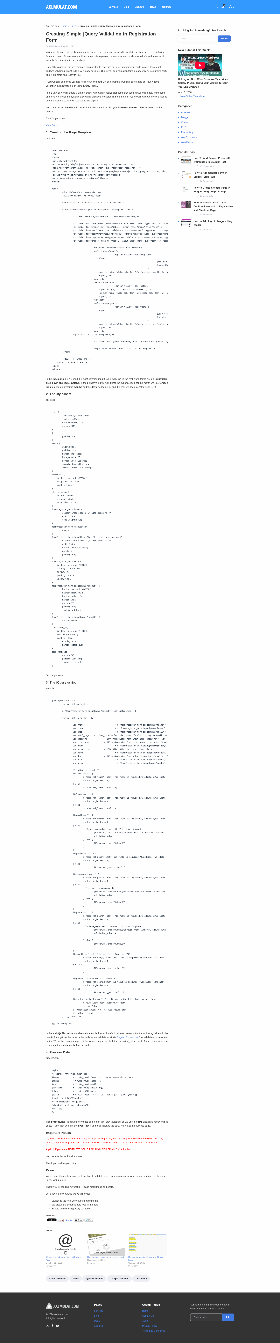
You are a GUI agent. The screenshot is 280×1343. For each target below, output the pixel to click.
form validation (58, 1278)
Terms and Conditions (153, 1331)
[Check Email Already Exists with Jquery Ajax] (65, 1245)
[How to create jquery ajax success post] (106, 1245)
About (145, 1321)
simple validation (120, 1278)
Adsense (185, 112)
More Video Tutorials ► (192, 96)
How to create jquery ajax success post (105, 1257)
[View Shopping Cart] (224, 7)
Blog (126, 7)
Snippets (139, 7)
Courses (167, 7)
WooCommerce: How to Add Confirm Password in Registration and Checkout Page (213, 206)
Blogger (185, 117)
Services (113, 7)
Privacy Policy (149, 1326)
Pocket (69, 1220)
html (76, 1278)
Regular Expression (127, 1037)
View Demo (52, 125)
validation (142, 1278)
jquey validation (95, 1278)
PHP (183, 127)
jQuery (73, 26)
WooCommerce (189, 137)
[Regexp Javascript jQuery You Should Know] (147, 1245)
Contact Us (148, 1316)
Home (64, 26)
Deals (153, 7)
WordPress (187, 142)
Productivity (187, 132)
